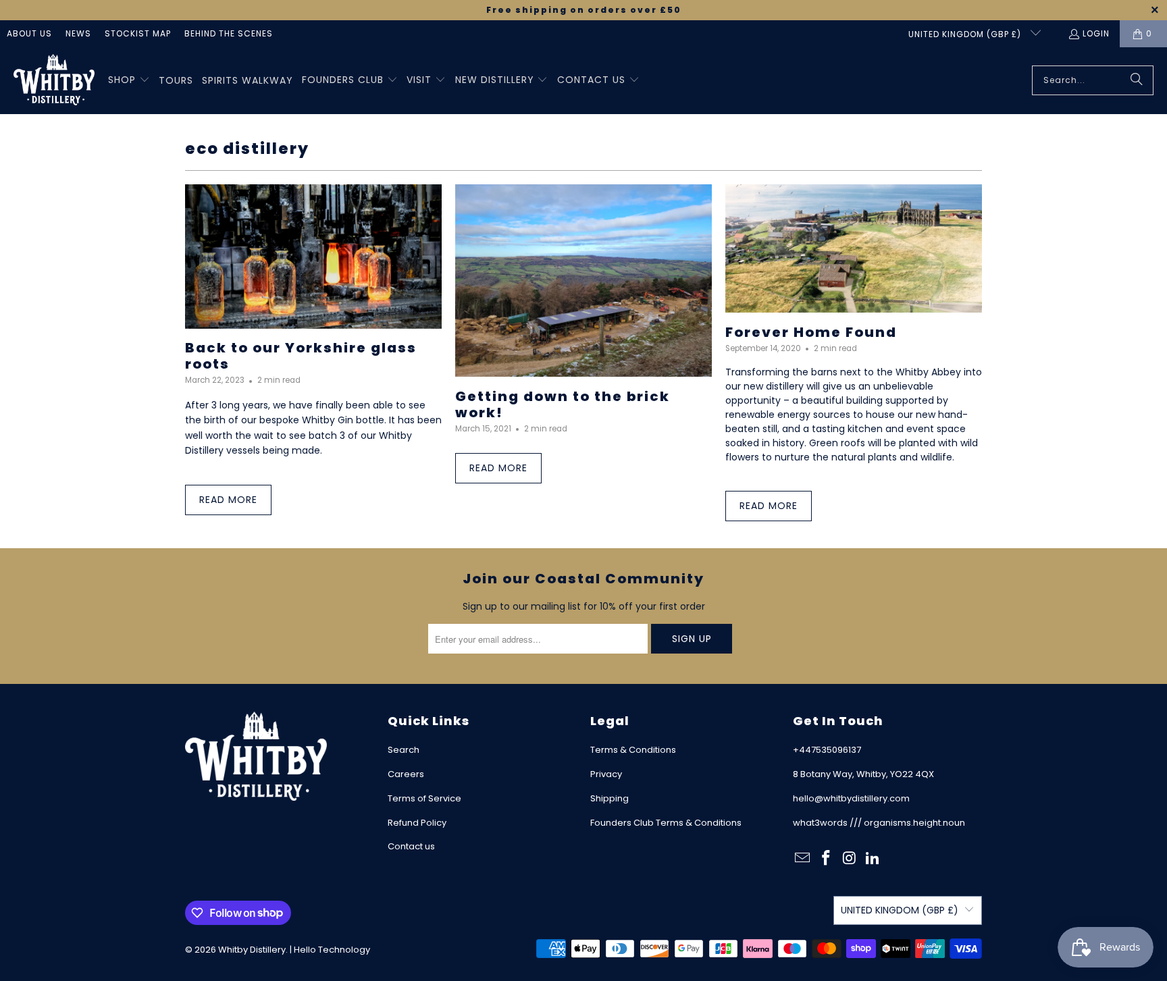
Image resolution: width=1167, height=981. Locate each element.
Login (1096, 33)
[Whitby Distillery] (54, 80)
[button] (129, 80)
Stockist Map (138, 33)
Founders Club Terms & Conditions (666, 822)
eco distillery (247, 148)
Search (403, 749)
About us (29, 33)
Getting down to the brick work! (562, 404)
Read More (228, 499)
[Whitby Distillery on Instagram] (849, 859)
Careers (406, 774)
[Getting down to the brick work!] (583, 280)
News (78, 33)
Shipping (609, 798)
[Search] (1136, 80)
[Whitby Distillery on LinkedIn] (873, 859)
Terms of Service (424, 798)
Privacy (606, 774)
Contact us (411, 846)
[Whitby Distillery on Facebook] (826, 859)
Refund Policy (417, 822)
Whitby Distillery (252, 949)
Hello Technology (332, 949)
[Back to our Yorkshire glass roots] (313, 256)
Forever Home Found (811, 332)
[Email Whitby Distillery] (803, 859)
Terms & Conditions (633, 749)
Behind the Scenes (228, 33)
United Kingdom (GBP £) (966, 34)
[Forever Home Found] (853, 248)
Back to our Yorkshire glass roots (301, 355)
